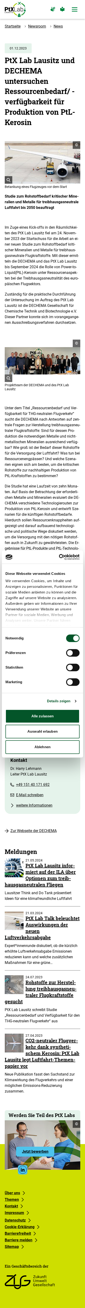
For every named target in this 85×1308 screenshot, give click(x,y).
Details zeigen (58, 701)
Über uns (12, 1193)
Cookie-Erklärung (19, 1227)
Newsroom (37, 26)
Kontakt (11, 1206)
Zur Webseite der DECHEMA (33, 831)
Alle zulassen (42, 716)
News (58, 26)
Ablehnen (42, 747)
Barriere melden (18, 1240)
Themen (12, 1199)
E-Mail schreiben (29, 795)
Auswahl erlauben (42, 731)
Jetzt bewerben (38, 1153)
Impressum (14, 1213)
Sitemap (12, 1246)
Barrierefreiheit (18, 1233)
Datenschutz (15, 1220)
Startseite (13, 26)
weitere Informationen (34, 805)
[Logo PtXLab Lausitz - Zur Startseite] (15, 9)
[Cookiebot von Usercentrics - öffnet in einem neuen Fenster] (60, 557)
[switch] (73, 653)
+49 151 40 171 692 (33, 784)
